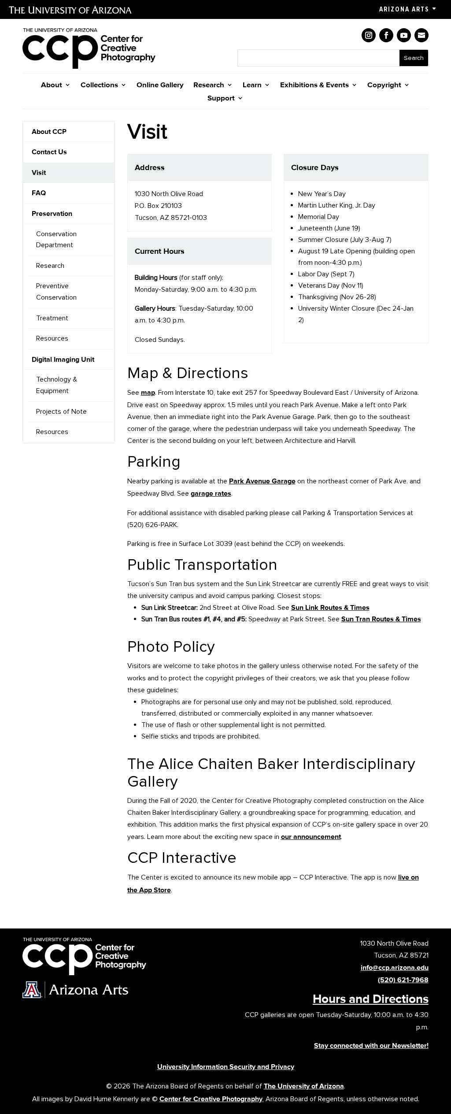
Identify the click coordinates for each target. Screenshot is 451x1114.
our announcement (311, 836)
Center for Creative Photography (210, 1099)
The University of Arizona (304, 1086)
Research (208, 85)
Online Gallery (160, 85)
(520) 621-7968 (403, 980)
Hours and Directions (371, 998)
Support (221, 98)
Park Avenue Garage (262, 481)
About (51, 85)
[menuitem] (69, 132)
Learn (252, 85)
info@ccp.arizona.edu (395, 967)
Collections (99, 85)
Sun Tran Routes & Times (381, 619)
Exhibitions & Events (314, 85)
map (148, 392)
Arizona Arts (404, 9)
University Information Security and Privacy (225, 1066)
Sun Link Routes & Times (330, 607)
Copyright (384, 85)
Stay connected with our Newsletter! (371, 1045)
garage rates (211, 493)
